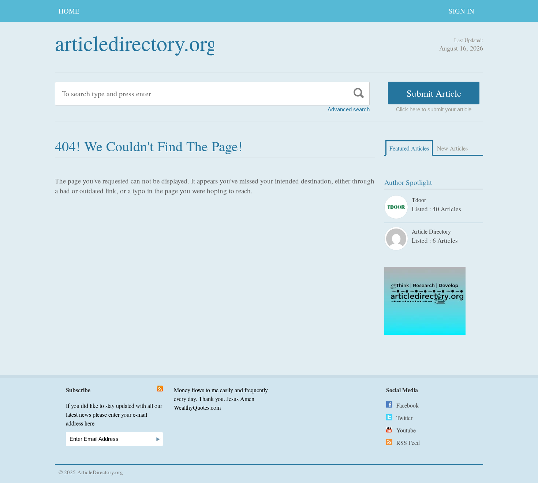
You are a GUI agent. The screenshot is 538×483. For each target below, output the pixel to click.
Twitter (404, 417)
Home (69, 10)
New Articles (452, 148)
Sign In (461, 10)
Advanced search (349, 109)
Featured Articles (409, 148)
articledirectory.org (136, 43)
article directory (431, 231)
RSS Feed (408, 442)
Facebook (407, 405)
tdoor (419, 200)
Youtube (406, 430)
